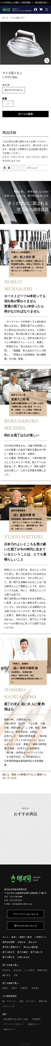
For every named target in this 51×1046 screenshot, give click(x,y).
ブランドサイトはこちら (24, 914)
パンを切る (29, 970)
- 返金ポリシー (9, 1029)
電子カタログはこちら (24, 926)
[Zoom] (46, 60)
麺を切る (6, 975)
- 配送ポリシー (34, 1024)
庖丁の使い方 (36, 952)
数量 (4, 98)
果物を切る (42, 970)
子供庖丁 (35, 988)
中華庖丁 (24, 988)
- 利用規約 (36, 1019)
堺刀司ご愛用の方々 (11, 947)
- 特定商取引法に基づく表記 (15, 1019)
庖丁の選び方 (8, 957)
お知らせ (21, 942)
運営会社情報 (8, 942)
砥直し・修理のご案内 (21, 937)
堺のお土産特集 (31, 947)
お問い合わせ (23, 957)
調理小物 (43, 1001)
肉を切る (6, 970)
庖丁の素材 (22, 952)
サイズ (5, 85)
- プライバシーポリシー (13, 1024)
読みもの (32, 942)
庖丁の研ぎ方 (8, 952)
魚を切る (17, 970)
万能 (15, 975)
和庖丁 (5, 988)
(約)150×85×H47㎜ (14, 90)
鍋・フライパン (9, 1001)
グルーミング (8, 1006)
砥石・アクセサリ (28, 1001)
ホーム (5, 18)
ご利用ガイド (41, 937)
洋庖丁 (14, 988)
